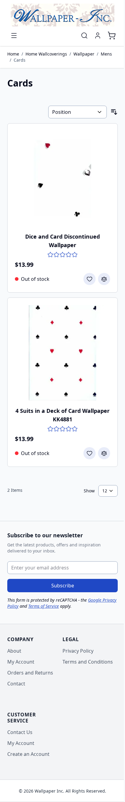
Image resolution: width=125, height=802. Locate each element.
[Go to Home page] (62, 15)
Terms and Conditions (87, 661)
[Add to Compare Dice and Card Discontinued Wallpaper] (104, 279)
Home (13, 54)
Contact (16, 683)
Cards (19, 60)
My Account (20, 661)
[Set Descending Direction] (114, 112)
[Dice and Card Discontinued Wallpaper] (62, 178)
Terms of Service (43, 606)
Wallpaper (83, 54)
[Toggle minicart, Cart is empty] (112, 35)
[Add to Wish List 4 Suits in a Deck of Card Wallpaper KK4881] (89, 453)
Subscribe (62, 585)
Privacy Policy (77, 650)
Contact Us (19, 732)
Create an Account (28, 754)
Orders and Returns (30, 672)
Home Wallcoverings (46, 54)
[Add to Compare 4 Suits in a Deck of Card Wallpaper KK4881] (104, 453)
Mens (106, 54)
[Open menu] (14, 35)
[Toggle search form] (84, 35)
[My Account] (97, 35)
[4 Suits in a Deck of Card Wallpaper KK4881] (62, 352)
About (14, 650)
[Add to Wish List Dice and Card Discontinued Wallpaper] (89, 279)
